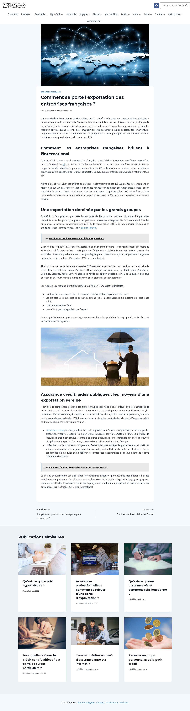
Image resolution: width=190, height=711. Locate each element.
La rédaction (112, 702)
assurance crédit (55, 430)
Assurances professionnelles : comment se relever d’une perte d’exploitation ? (90, 590)
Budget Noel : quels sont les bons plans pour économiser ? (58, 514)
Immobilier (71, 14)
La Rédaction (49, 111)
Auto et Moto (111, 14)
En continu (13, 14)
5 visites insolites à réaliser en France (135, 512)
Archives (124, 702)
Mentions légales (86, 702)
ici (64, 164)
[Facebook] (156, 5)
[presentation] (42, 559)
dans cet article (88, 227)
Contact (100, 702)
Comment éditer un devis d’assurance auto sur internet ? (94, 659)
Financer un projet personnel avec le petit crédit (145, 659)
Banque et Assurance (51, 92)
